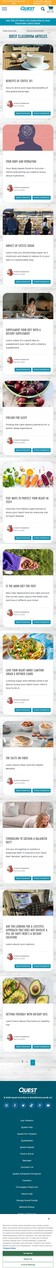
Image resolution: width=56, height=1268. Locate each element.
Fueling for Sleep (16, 418)
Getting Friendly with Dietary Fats (27, 1014)
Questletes (27, 1141)
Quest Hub (27, 1127)
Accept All (27, 1253)
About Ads (27, 1194)
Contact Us (27, 1167)
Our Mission (26, 1121)
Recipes (27, 1161)
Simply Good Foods (27, 1200)
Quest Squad (27, 1147)
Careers (27, 1181)
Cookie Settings (28, 1265)
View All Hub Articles (34, 31)
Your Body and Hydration (21, 161)
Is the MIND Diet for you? (21, 586)
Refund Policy (27, 1207)
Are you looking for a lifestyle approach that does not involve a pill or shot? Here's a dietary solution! (26, 932)
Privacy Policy (9, 1248)
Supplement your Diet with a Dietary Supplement (23, 331)
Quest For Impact (27, 1134)
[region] (28, 1241)
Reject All (28, 1259)
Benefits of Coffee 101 (19, 81)
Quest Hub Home (9, 31)
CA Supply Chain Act (27, 1187)
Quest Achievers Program (27, 1174)
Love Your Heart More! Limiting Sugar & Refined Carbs (25, 672)
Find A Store (27, 1154)
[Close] (49, 1219)
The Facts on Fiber (17, 758)
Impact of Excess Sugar (20, 246)
